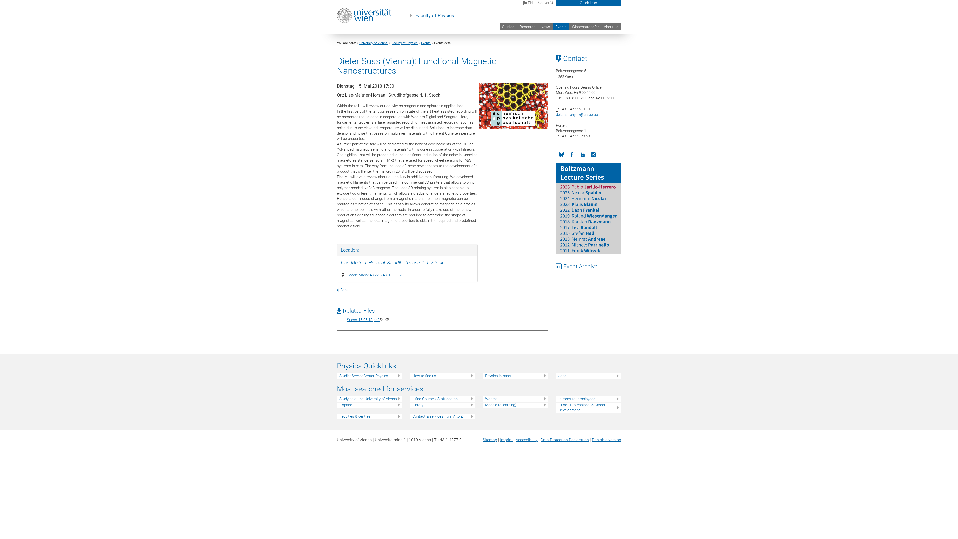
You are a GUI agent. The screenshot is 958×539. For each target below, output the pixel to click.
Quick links (588, 3)
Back (344, 290)
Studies (508, 27)
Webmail (492, 399)
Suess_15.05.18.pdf (363, 320)
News (545, 27)
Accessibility (527, 439)
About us (611, 27)
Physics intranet (498, 376)
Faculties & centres (355, 416)
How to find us (424, 376)
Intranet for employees (576, 399)
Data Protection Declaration (565, 439)
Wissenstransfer (585, 27)
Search (543, 2)
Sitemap (490, 439)
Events (561, 27)
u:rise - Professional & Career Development (581, 407)
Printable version (606, 439)
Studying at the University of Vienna (368, 399)
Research (527, 27)
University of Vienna (373, 43)
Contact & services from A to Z (437, 416)
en (530, 3)
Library (417, 405)
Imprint (506, 439)
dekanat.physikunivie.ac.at (579, 114)
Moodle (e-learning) (500, 405)
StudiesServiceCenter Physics (363, 376)
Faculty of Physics (434, 15)
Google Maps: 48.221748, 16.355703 (376, 275)
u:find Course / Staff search (435, 399)
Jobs (562, 376)
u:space (345, 405)
